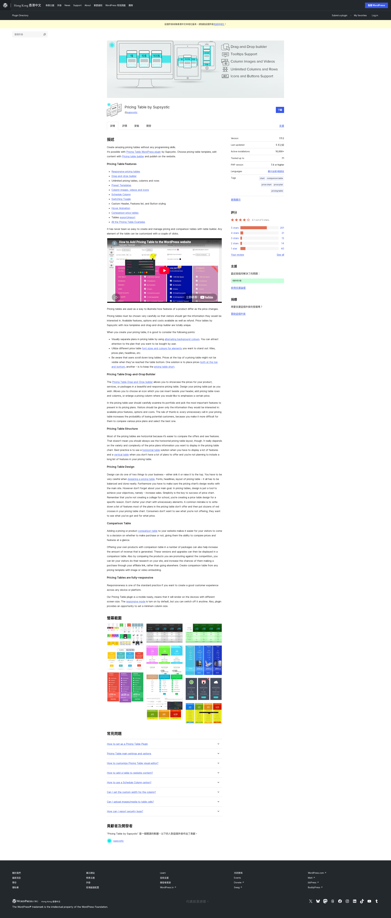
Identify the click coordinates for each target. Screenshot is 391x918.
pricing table (277, 191)
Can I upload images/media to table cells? (130, 801)
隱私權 (15, 887)
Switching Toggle (121, 199)
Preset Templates (121, 185)
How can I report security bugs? (125, 811)
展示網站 (90, 873)
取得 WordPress (376, 5)
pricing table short (164, 366)
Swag (238, 887)
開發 (148, 125)
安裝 (136, 125)
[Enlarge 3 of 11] (139, 676)
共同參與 (238, 873)
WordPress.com (317, 873)
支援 (281, 125)
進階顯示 (236, 199)
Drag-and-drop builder (124, 176)
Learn (163, 873)
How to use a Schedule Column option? (129, 782)
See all (280, 254)
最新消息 (16, 877)
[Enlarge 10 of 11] (217, 681)
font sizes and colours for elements (162, 348)
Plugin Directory (20, 15)
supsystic (132, 112)
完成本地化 (219, 24)
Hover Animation (120, 208)
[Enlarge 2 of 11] (139, 651)
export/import (127, 217)
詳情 (112, 125)
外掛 (88, 882)
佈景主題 (90, 877)
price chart (266, 184)
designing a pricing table (141, 479)
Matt (311, 877)
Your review (237, 254)
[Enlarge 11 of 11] (217, 706)
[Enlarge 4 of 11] (178, 627)
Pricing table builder (133, 156)
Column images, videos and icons (130, 189)
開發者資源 (165, 882)
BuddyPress (315, 887)
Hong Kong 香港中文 (50, 901)
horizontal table (151, 450)
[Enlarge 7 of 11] (178, 701)
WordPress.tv (168, 887)
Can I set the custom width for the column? (131, 792)
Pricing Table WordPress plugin (143, 151)
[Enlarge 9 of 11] (217, 649)
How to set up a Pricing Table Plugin (127, 744)
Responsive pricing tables (125, 171)
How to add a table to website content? (130, 772)
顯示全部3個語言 (276, 171)
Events (237, 877)
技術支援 (164, 877)
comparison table (147, 530)
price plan (278, 184)
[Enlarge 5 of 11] (178, 649)
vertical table (121, 454)
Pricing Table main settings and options (129, 753)
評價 (124, 125)
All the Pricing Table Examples (128, 221)
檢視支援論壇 (238, 287)
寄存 (14, 882)
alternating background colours (182, 339)
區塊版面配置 (92, 887)
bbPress (313, 882)
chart (262, 178)
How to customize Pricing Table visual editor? (132, 763)
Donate (239, 882)
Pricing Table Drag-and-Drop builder (132, 381)
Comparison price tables (125, 212)
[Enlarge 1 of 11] (139, 627)
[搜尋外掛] (45, 34)
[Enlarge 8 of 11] (217, 627)
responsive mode (135, 601)
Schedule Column (121, 194)
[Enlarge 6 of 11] (178, 670)
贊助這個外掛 (238, 313)
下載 (280, 110)
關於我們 (16, 873)
